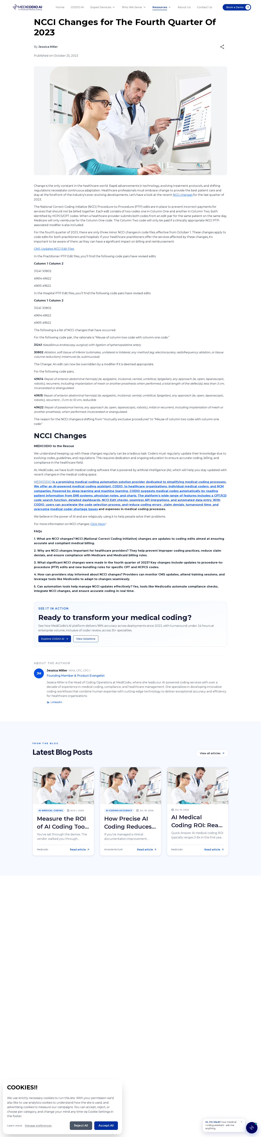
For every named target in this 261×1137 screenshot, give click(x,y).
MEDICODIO (43, 482)
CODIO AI (77, 7)
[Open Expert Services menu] (113, 7)
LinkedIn (56, 702)
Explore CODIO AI (52, 638)
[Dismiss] (241, 1122)
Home (60, 7)
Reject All (81, 1125)
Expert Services (100, 7)
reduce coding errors (145, 504)
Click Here (97, 524)
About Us (184, 7)
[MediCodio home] (27, 7)
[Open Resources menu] (169, 7)
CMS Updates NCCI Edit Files (54, 249)
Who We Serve (132, 7)
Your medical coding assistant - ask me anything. (220, 1125)
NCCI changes (182, 195)
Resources (160, 7)
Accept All (106, 1125)
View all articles (210, 753)
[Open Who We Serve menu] (144, 7)
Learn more (14, 1125)
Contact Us (204, 7)
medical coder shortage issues (74, 509)
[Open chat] (251, 1127)
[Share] (222, 46)
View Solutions (85, 638)
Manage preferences (38, 1125)
